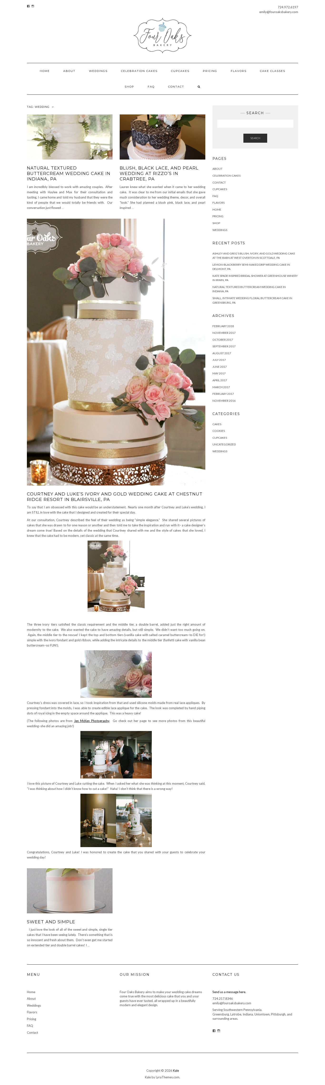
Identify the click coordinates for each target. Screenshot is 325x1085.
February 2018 (223, 326)
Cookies (218, 431)
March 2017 (221, 387)
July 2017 (219, 360)
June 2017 (219, 366)
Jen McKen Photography (91, 721)
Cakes (216, 424)
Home (45, 71)
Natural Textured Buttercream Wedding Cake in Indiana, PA (68, 173)
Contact (176, 86)
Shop (129, 86)
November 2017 (224, 333)
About (69, 71)
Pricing (210, 71)
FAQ (151, 86)
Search (255, 138)
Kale (176, 1070)
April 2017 (219, 380)
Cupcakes (180, 71)
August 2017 (221, 353)
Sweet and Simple (51, 922)
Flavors (238, 71)
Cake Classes (272, 71)
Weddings (98, 71)
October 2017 (222, 339)
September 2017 (224, 346)
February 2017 (223, 394)
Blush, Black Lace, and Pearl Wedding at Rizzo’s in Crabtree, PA (159, 173)
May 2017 (219, 373)
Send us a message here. (229, 992)
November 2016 (224, 400)
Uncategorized (224, 444)
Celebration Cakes (139, 71)
